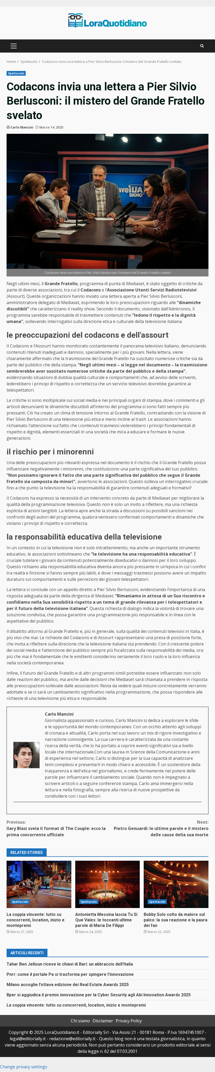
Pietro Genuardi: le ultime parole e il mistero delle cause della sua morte (161, 828)
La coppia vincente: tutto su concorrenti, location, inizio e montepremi (39, 884)
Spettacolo (16, 73)
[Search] (202, 46)
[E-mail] (16, 810)
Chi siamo (80, 1021)
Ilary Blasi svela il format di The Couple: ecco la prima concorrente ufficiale (56, 828)
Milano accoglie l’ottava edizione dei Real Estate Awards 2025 (68, 984)
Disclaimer (103, 1021)
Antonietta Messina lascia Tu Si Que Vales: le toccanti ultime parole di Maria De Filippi (107, 884)
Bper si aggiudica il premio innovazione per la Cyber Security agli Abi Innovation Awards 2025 (99, 994)
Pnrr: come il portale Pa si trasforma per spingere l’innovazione (70, 974)
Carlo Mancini (21, 127)
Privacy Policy (129, 1021)
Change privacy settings (23, 1067)
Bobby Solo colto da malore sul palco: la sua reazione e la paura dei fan (176, 884)
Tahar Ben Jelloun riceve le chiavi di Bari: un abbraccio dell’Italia (70, 964)
